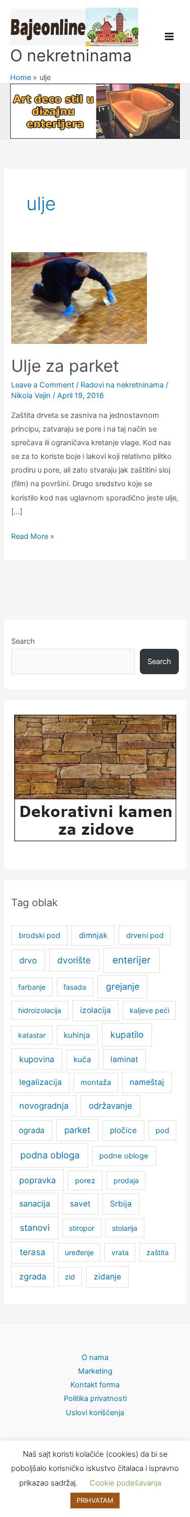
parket (77, 1130)
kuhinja (77, 1035)
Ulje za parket (65, 366)
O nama (95, 1357)
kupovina (36, 1059)
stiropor (81, 1228)
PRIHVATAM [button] (95, 1500)
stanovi (35, 1227)
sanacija (34, 1203)
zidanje (107, 1276)
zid (70, 1276)
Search (23, 641)
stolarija (124, 1228)
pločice (123, 1130)
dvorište (74, 960)
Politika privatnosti (95, 1398)
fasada (74, 987)
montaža (96, 1082)
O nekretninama (71, 55)
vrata (120, 1252)
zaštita (157, 1252)
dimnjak (93, 935)
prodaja (126, 1180)
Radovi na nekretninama (122, 385)
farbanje (32, 987)
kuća (82, 1059)
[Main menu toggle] (169, 36)
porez (85, 1180)
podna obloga (50, 1154)
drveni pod (145, 935)
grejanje (122, 986)
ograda (32, 1130)
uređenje (79, 1252)
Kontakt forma (95, 1384)
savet (80, 1204)
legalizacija (40, 1082)
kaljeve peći (149, 1010)
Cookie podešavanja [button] (125, 1483)
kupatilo (126, 1034)
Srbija (121, 1204)
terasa (33, 1252)
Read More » (32, 537)
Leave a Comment (42, 385)
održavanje (110, 1106)
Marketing (95, 1371)
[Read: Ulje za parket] (79, 297)
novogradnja (43, 1106)
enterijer (131, 960)
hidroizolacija (39, 1010)
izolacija (95, 1010)
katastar (32, 1035)
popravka (37, 1180)
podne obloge (123, 1155)
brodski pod (39, 935)
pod (162, 1130)
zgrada (32, 1276)
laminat (124, 1059)
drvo (28, 960)
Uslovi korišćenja (95, 1412)
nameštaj (147, 1082)
